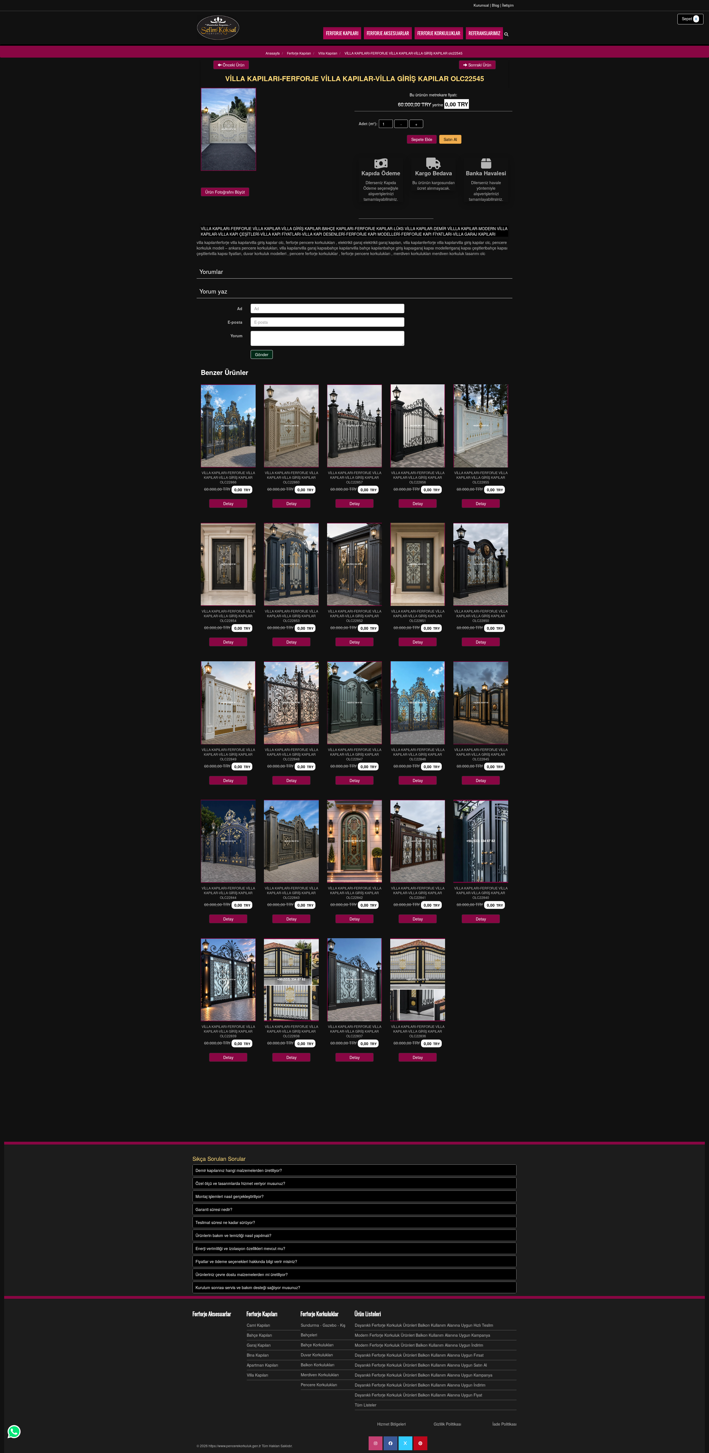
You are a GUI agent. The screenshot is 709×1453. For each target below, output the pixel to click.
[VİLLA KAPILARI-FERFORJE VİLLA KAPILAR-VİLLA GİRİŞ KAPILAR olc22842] (354, 841)
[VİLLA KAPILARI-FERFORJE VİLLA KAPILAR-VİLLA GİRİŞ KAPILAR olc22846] (417, 702)
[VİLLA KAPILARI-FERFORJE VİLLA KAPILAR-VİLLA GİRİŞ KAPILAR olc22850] (480, 564)
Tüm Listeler (365, 1405)
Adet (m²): (368, 123)
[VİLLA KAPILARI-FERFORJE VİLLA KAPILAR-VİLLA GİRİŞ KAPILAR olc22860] (291, 425)
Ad (239, 308)
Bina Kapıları (258, 1355)
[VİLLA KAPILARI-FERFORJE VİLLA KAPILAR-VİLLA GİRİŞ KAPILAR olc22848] (291, 702)
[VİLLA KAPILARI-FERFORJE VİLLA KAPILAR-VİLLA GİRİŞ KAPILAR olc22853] (291, 564)
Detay (228, 503)
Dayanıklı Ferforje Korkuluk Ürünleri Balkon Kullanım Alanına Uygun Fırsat (419, 1355)
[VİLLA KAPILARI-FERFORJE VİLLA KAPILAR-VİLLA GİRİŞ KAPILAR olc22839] (228, 979)
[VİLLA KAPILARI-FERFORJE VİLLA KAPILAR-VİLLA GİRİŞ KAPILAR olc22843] (291, 841)
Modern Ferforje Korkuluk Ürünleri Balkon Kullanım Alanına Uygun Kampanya (422, 1335)
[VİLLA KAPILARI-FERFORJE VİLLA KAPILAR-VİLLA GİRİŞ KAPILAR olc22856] (417, 425)
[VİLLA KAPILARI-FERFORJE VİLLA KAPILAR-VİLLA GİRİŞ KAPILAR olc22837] (354, 979)
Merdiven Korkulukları (320, 1374)
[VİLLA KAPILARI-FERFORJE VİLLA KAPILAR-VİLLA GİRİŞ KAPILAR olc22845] (480, 702)
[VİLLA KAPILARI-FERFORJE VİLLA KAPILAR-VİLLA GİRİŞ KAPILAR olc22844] (228, 841)
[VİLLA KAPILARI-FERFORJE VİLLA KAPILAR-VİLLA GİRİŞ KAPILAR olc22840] (480, 841)
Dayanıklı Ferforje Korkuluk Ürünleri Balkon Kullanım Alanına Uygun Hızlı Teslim (424, 1325)
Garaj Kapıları (259, 1345)
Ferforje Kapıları (262, 1314)
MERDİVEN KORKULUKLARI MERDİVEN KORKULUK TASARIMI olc (439, 253)
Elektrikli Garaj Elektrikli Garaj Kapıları (369, 242)
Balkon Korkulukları (317, 1364)
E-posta (235, 322)
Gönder (261, 354)
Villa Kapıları (257, 1375)
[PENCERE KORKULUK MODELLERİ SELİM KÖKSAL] (218, 27)
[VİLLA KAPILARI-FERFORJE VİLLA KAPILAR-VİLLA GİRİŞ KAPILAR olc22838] (291, 979)
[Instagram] (375, 1443)
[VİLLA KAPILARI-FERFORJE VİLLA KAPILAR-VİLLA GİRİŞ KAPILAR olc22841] (417, 841)
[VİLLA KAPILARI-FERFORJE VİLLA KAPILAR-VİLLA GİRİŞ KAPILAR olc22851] (417, 564)
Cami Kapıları (258, 1325)
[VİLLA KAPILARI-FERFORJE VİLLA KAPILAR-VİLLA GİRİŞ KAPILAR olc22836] (417, 979)
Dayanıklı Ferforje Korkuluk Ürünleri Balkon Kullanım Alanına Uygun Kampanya (423, 1375)
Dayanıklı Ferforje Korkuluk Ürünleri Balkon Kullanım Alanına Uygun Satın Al (421, 1365)
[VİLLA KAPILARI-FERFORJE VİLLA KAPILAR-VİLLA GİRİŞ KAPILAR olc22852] (354, 564)
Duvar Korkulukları (317, 1354)
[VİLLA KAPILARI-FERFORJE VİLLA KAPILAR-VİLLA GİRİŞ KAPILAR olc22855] (480, 425)
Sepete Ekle (421, 139)
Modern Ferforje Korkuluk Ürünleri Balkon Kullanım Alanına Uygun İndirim (419, 1345)
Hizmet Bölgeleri (391, 1424)
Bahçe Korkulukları (317, 1344)
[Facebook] (390, 1443)
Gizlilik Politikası (447, 1424)
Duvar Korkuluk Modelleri (265, 253)
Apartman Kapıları (262, 1365)
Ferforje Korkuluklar (319, 1314)
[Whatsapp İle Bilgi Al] (14, 1432)
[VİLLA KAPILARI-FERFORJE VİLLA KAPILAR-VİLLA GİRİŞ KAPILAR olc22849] (228, 702)
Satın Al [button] (450, 139)
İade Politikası (504, 1424)
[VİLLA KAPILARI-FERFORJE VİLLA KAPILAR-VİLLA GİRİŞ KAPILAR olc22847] (354, 702)
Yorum (236, 335)
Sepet (689, 18)
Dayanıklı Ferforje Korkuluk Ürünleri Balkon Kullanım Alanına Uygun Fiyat (418, 1395)
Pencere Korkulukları (319, 1384)
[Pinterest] (420, 1443)
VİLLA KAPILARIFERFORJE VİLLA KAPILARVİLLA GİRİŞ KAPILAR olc (240, 242)
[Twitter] (405, 1443)
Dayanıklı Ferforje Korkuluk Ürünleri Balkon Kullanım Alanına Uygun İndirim (420, 1385)
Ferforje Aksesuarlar (211, 1314)
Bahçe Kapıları (259, 1335)
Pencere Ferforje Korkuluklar (314, 253)
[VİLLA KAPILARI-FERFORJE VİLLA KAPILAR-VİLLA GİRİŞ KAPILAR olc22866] (228, 425)
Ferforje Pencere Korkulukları (311, 242)
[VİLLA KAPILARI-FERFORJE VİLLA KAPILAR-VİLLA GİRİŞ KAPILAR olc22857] (354, 425)
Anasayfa (273, 53)
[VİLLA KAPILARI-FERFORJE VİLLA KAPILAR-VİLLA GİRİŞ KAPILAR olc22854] (228, 564)
